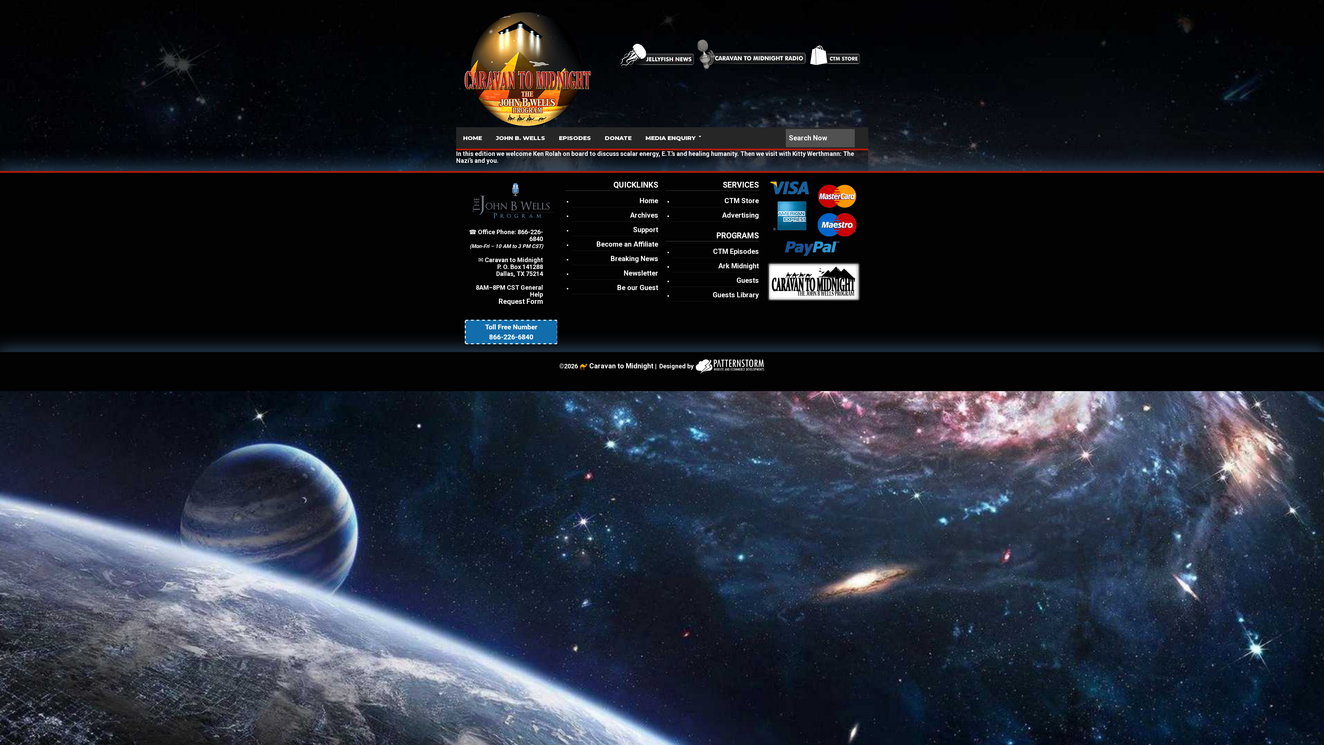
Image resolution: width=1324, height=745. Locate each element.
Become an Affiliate (627, 244)
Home (649, 201)
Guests (747, 280)
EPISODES (575, 138)
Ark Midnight (738, 266)
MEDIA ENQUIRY (670, 138)
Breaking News (634, 259)
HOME (472, 138)
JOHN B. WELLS (520, 138)
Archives (644, 215)
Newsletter (641, 273)
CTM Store (741, 201)
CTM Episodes (736, 251)
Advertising (740, 215)
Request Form (521, 301)
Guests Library (736, 295)
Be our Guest (637, 288)
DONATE (618, 138)
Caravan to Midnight (621, 366)
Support (645, 230)
